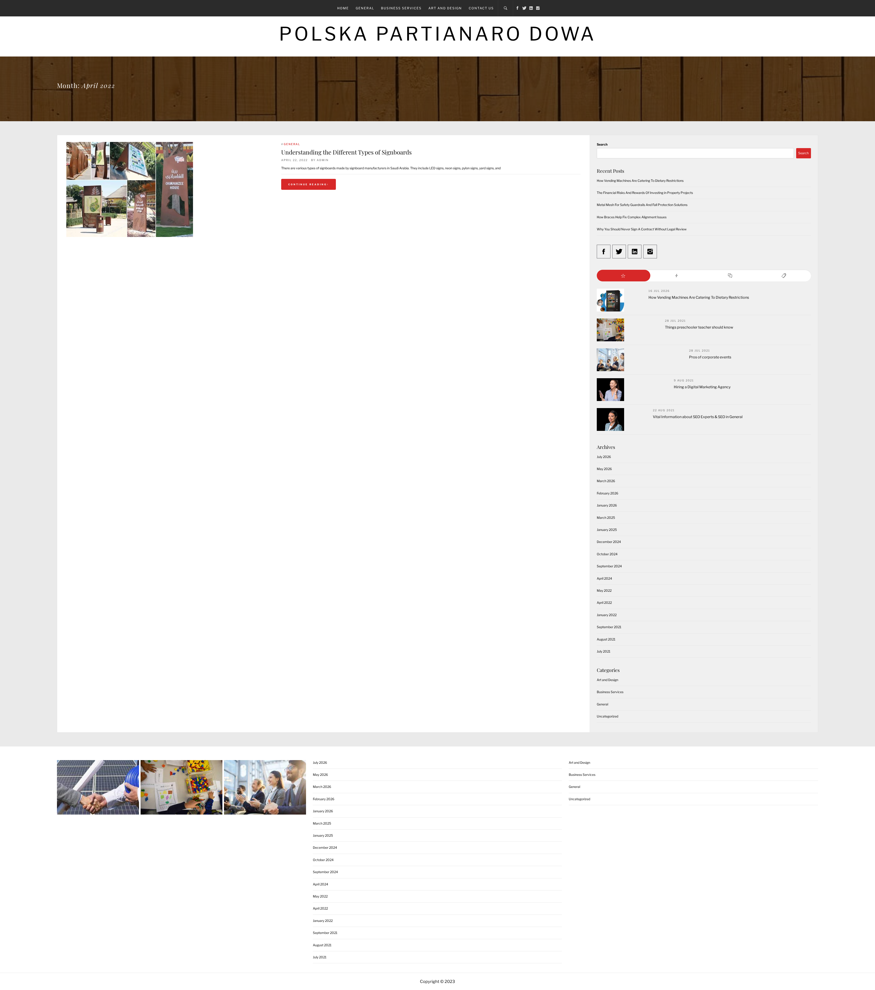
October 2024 (607, 554)
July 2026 (604, 457)
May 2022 (604, 590)
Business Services (401, 8)
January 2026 (607, 505)
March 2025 (606, 517)
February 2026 (607, 493)
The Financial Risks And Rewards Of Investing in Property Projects (645, 193)
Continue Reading (307, 184)
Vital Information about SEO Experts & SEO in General (698, 417)
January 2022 (607, 615)
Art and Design (445, 8)
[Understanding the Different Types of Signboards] (169, 189)
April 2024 (604, 578)
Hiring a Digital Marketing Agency (702, 387)
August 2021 (606, 639)
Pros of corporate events (710, 357)
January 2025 (607, 530)
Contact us (481, 8)
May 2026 (604, 469)
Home (343, 8)
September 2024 (609, 566)
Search (602, 144)
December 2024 (609, 542)
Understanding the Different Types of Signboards (346, 152)
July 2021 (603, 651)
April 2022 (604, 602)
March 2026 (606, 481)
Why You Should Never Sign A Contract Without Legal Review (642, 229)
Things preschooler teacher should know (699, 327)
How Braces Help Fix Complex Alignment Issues (632, 217)
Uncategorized (607, 716)
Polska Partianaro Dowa (437, 34)
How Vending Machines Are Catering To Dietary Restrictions (640, 181)
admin (323, 160)
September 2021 (609, 627)
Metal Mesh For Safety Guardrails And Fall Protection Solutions (642, 205)
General (365, 8)
